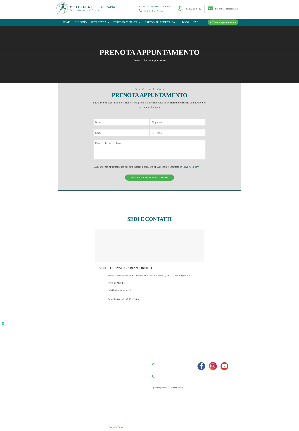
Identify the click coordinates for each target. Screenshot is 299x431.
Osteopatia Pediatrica (74, 364)
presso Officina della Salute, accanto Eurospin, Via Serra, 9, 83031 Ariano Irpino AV (149, 275)
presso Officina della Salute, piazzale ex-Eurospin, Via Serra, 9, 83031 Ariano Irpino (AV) (171, 368)
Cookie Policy (177, 387)
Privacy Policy (191, 166)
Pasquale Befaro (116, 427)
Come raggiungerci (118, 376)
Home (66, 22)
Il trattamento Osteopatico (76, 394)
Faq (195, 22)
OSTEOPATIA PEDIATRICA (160, 22)
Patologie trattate (72, 382)
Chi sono (81, 22)
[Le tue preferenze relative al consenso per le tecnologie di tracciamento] (3, 323)
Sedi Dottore (115, 388)
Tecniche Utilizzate (73, 376)
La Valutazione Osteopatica (77, 388)
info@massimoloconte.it (226, 8)
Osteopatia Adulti (72, 370)
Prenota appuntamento (120, 382)
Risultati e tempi (71, 399)
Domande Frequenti (73, 405)
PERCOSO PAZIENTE (125, 22)
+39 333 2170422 (153, 10)
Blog (185, 22)
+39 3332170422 (192, 8)
